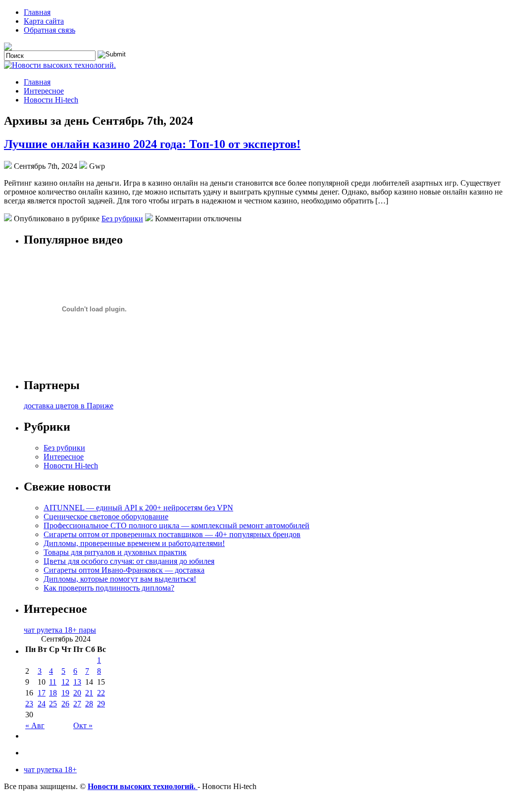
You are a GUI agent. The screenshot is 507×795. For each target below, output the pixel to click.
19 (65, 693)
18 (53, 693)
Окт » (83, 725)
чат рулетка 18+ (50, 769)
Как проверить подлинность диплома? (109, 588)
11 (52, 682)
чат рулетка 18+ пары (60, 630)
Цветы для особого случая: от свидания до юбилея (129, 561)
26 (65, 703)
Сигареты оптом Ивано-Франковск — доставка (124, 570)
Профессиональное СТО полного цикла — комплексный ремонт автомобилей (176, 525)
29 (101, 703)
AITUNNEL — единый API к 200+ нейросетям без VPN (138, 507)
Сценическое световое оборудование (106, 516)
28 (89, 703)
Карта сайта (44, 21)
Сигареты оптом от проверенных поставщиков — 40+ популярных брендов (172, 534)
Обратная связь (49, 30)
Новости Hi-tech (51, 100)
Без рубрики (122, 218)
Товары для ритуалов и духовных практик (115, 552)
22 (101, 693)
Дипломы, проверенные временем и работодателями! (134, 543)
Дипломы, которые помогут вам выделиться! (120, 579)
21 (89, 693)
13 (77, 682)
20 (77, 693)
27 (77, 703)
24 (42, 703)
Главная (37, 12)
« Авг (35, 725)
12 (65, 682)
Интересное (44, 91)
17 (42, 693)
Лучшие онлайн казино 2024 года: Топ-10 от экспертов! (152, 144)
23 (29, 703)
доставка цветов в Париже (68, 405)
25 (53, 703)
